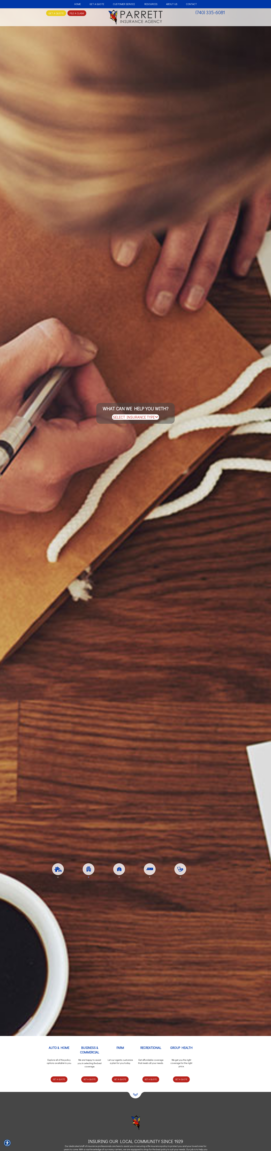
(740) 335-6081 (210, 12)
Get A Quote (56, 13)
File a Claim (77, 13)
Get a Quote (59, 1079)
